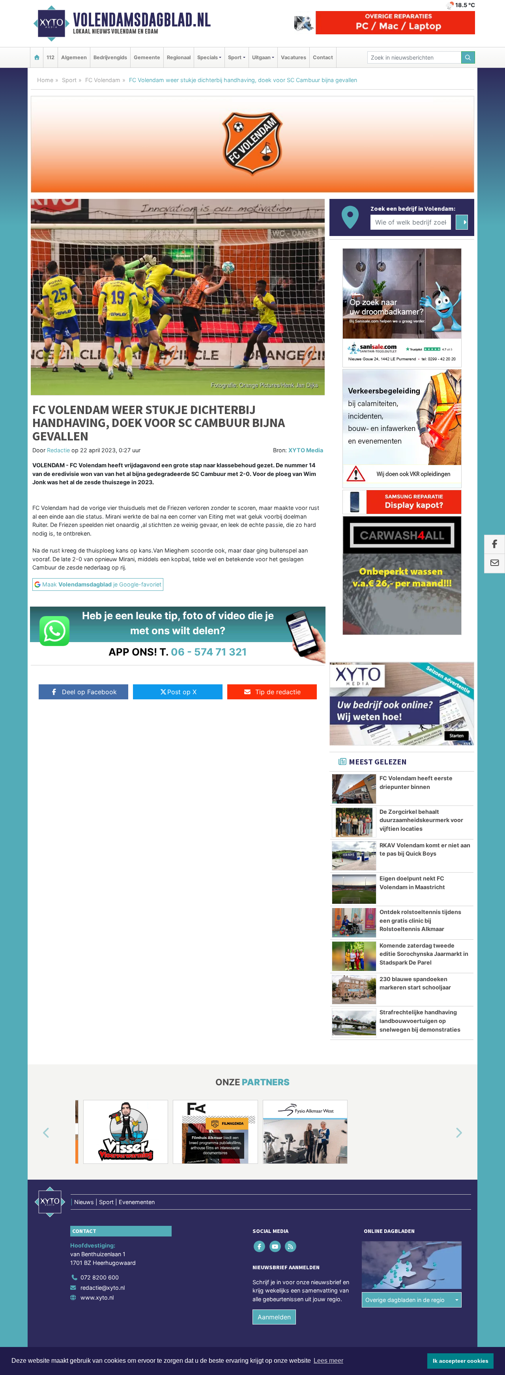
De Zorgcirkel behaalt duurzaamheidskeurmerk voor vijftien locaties (421, 820)
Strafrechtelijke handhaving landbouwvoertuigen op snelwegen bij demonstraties (420, 1020)
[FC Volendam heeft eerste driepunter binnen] (354, 789)
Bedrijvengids (110, 57)
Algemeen (74, 57)
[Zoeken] (468, 57)
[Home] (36, 57)
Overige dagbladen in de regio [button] (405, 1299)
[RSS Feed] (291, 1246)
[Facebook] (260, 1246)
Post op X (181, 692)
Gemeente (147, 57)
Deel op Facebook (89, 692)
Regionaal (179, 57)
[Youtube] (275, 1246)
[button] (37, 1133)
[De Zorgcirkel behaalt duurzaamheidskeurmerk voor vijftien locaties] (354, 822)
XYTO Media (305, 450)
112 (50, 57)
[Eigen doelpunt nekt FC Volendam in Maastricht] (354, 889)
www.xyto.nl (97, 1297)
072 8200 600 (99, 1277)
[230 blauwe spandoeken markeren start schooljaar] (354, 990)
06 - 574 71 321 (209, 652)
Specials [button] (207, 57)
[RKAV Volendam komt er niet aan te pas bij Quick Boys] (354, 856)
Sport (69, 80)
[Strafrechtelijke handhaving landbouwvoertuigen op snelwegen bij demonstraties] (354, 1023)
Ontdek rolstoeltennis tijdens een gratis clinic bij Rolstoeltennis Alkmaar (420, 920)
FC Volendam (102, 80)
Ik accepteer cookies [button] (460, 1361)
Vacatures (293, 57)
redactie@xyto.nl (102, 1287)
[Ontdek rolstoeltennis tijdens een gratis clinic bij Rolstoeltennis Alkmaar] (354, 923)
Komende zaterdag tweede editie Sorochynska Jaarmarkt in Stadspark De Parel (424, 954)
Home (45, 80)
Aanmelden (274, 1317)
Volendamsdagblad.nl (142, 20)
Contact (323, 57)
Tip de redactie (278, 692)
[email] (494, 563)
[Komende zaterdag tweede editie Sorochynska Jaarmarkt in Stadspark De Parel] (354, 956)
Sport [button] (234, 57)
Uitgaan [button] (261, 57)
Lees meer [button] (328, 1360)
